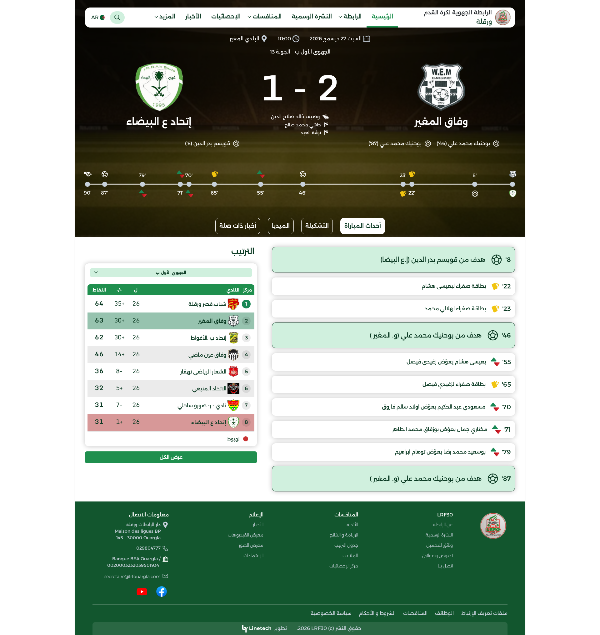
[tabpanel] (300, 369)
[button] (352, 18)
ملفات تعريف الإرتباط (484, 613)
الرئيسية (382, 16)
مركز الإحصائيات (343, 566)
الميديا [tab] (281, 225)
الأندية (352, 524)
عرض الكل (171, 457)
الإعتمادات (253, 555)
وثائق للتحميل (439, 545)
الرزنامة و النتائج (344, 535)
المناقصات (415, 613)
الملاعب (350, 555)
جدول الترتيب (346, 545)
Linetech (260, 628)
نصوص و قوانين (437, 555)
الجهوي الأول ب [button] (171, 272)
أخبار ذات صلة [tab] (237, 225)
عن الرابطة (443, 524)
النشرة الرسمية (312, 16)
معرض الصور (251, 545)
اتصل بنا (445, 566)
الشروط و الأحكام (377, 613)
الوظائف (444, 613)
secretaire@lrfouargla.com (132, 576)
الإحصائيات (226, 16)
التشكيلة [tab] (317, 225)
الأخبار (193, 16)
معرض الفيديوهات (245, 535)
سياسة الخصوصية (331, 613)
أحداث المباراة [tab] (362, 225)
